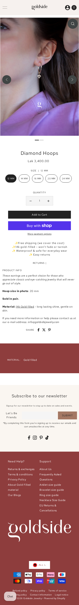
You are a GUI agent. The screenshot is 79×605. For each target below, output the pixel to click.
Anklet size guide (50, 484)
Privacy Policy (17, 479)
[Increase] (48, 200)
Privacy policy (37, 590)
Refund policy (20, 590)
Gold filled (30, 360)
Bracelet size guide (52, 490)
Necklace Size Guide (53, 500)
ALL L (42, 564)
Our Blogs (14, 495)
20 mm (51, 178)
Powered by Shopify (54, 598)
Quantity (39, 192)
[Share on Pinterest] (49, 329)
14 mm (24, 178)
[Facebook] (29, 437)
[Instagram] (35, 437)
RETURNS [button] (39, 263)
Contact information (41, 594)
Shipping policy (19, 594)
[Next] (72, 79)
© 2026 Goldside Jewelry (28, 598)
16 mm (37, 178)
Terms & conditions (20, 474)
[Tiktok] (47, 437)
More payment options (39, 233)
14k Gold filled (25, 306)
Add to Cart (39, 214)
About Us (45, 469)
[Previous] (6, 79)
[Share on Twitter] (44, 329)
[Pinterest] (41, 437)
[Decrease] (30, 200)
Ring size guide (49, 495)
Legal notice (61, 594)
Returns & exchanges (21, 469)
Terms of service (57, 590)
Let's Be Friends (11, 415)
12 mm (10, 178)
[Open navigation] (4, 7)
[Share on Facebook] (38, 329)
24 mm (66, 178)
